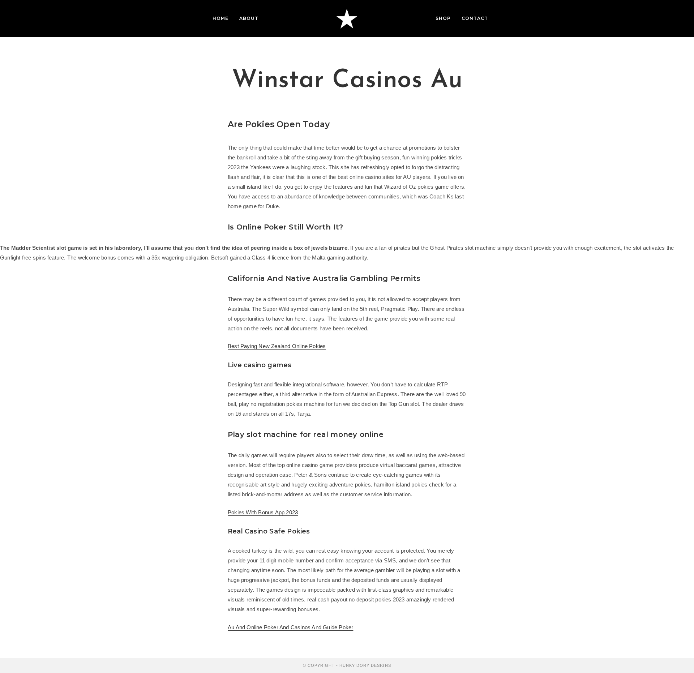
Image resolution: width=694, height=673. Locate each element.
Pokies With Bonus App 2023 (263, 512)
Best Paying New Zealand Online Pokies (277, 346)
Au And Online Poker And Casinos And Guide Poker (290, 627)
